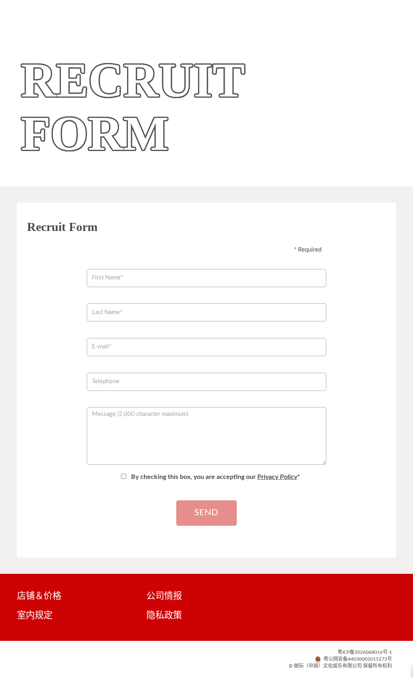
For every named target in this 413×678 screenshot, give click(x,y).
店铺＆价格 (39, 596)
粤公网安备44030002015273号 (357, 659)
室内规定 (34, 615)
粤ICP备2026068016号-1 (365, 652)
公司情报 (164, 596)
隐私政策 (164, 615)
